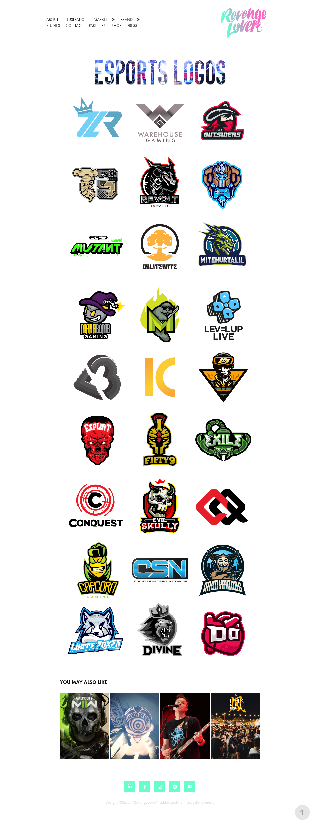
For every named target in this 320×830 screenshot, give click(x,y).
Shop (117, 25)
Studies (53, 25)
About (52, 19)
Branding (130, 19)
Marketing (104, 19)
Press (132, 25)
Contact (74, 25)
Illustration (76, 19)
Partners (97, 25)
